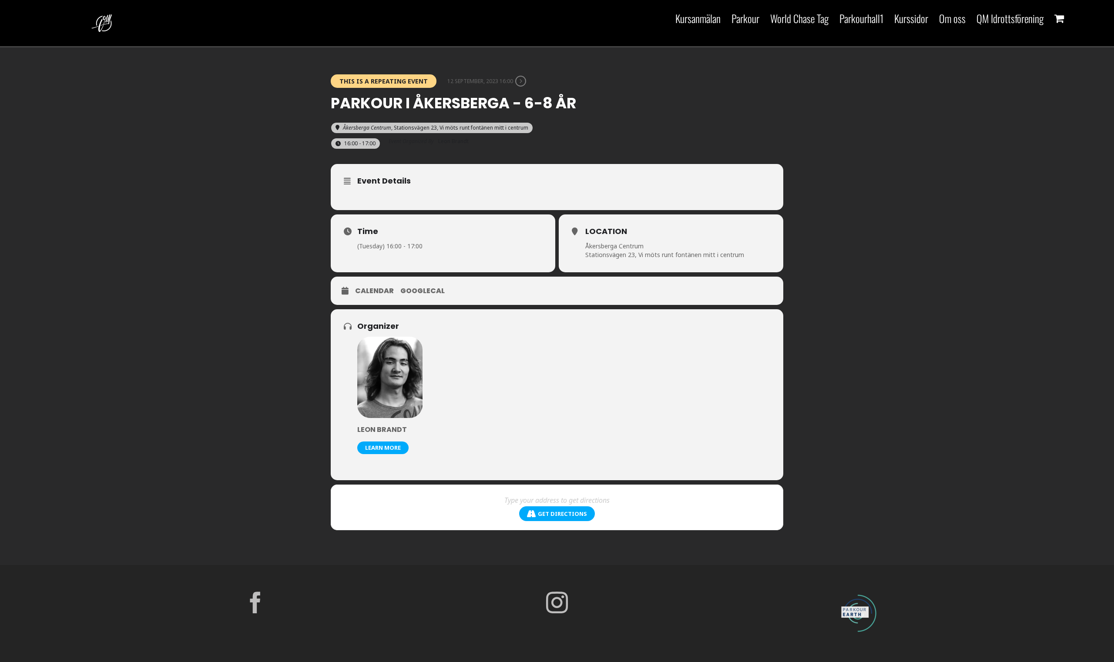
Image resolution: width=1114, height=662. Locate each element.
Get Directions (562, 514)
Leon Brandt (382, 430)
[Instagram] (557, 602)
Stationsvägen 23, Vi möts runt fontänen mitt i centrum (664, 255)
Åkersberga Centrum (614, 246)
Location (606, 231)
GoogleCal (422, 291)
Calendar (374, 291)
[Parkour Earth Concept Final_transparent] (858, 595)
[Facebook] (255, 602)
